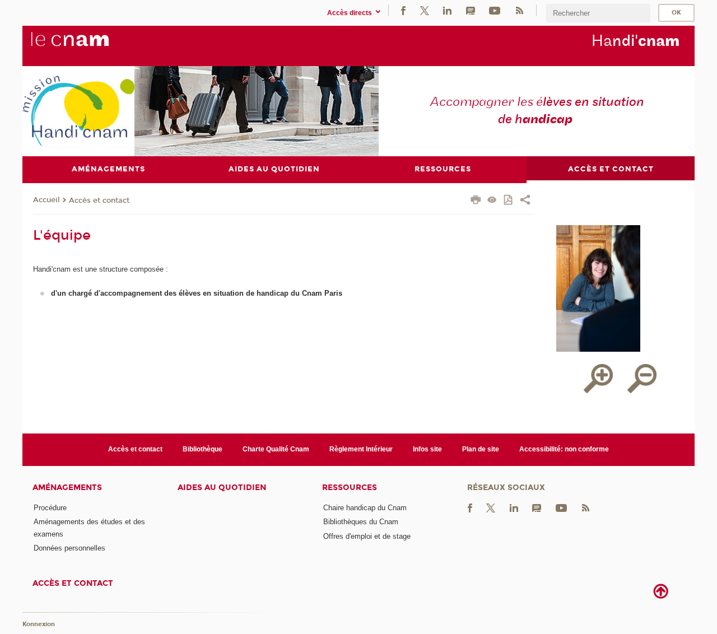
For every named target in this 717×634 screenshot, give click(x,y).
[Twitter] (425, 10)
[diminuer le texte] (642, 378)
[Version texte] (492, 200)
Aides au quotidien (222, 487)
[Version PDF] (509, 200)
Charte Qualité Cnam (276, 449)
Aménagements (67, 487)
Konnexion (38, 624)
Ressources (349, 487)
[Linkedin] (447, 10)
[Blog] (470, 10)
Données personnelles (69, 548)
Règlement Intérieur (361, 449)
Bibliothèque (202, 449)
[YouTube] (494, 10)
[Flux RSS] (519, 10)
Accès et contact (99, 200)
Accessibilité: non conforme (564, 449)
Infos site (427, 449)
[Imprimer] (476, 201)
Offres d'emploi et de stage (367, 536)
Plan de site (480, 449)
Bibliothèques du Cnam (360, 522)
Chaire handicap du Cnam (365, 508)
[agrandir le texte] (598, 378)
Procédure (50, 508)
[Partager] (525, 201)
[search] (598, 13)
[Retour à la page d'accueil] (88, 45)
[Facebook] (403, 10)
